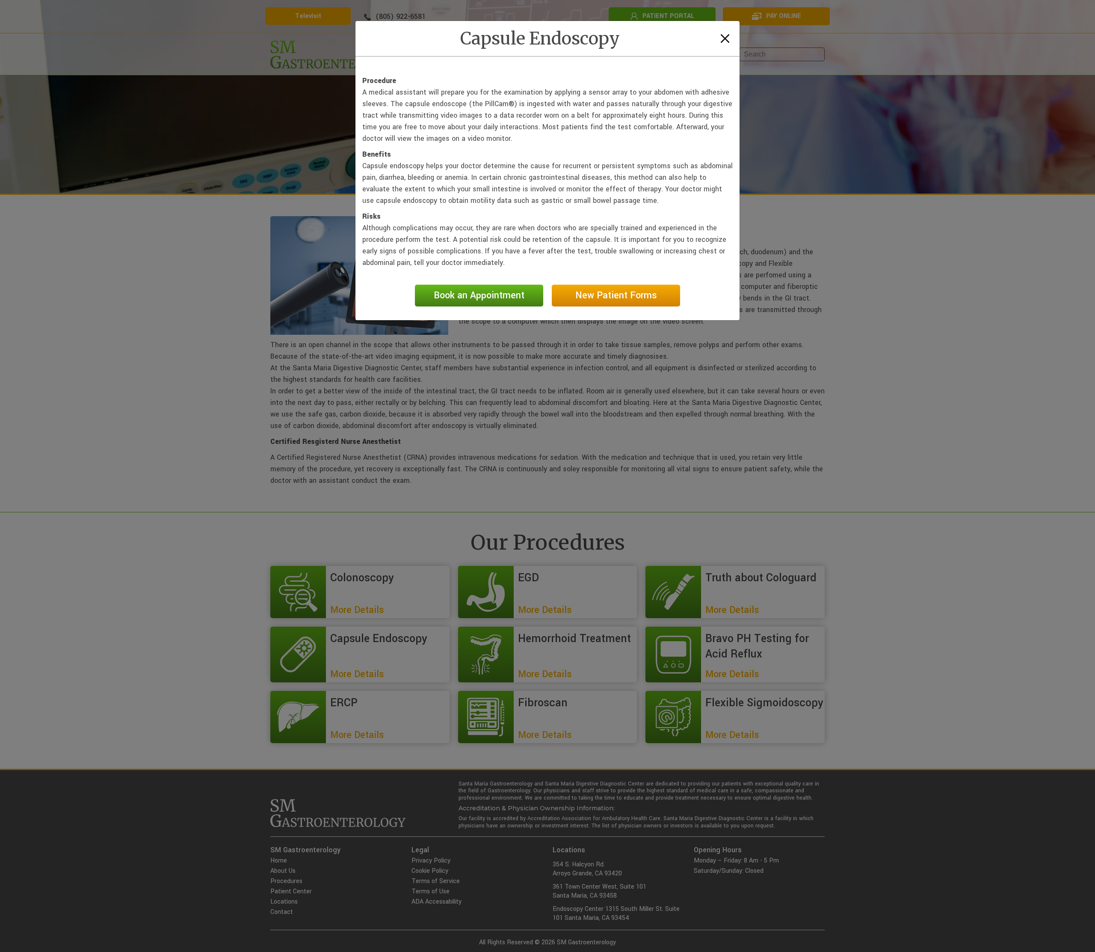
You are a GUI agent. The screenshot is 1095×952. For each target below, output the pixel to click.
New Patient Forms (616, 295)
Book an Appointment (479, 295)
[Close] (725, 38)
